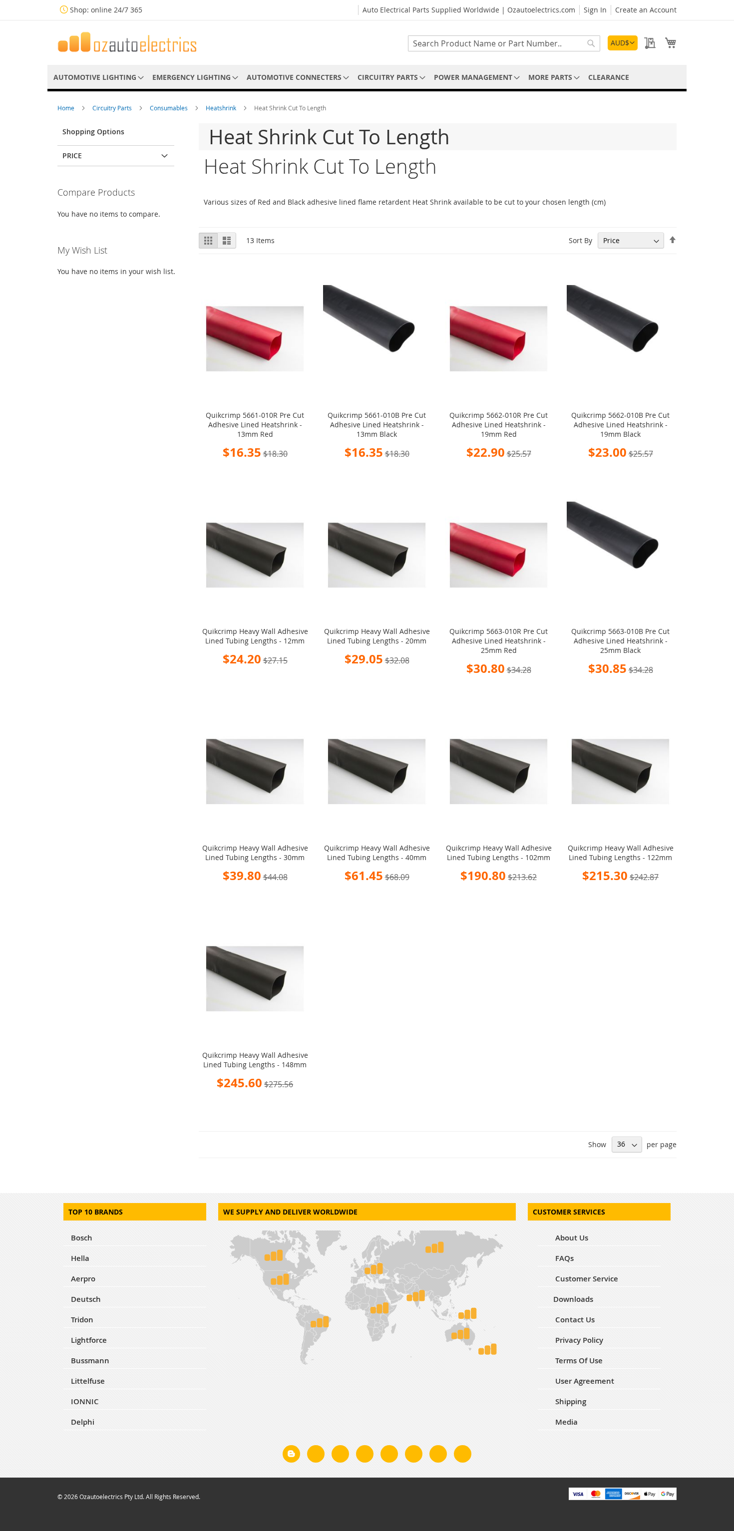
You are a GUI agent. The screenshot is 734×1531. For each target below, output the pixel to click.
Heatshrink (222, 108)
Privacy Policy (578, 1340)
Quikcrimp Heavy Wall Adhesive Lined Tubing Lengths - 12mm (255, 635)
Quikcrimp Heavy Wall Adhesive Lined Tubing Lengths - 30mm (255, 852)
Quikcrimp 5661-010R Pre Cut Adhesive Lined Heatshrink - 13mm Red (255, 424)
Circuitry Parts (112, 108)
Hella (80, 1258)
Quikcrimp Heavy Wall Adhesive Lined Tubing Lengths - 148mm (255, 1059)
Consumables (169, 108)
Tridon (82, 1319)
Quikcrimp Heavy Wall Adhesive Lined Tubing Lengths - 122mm (621, 852)
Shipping (569, 1401)
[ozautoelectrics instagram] (340, 1455)
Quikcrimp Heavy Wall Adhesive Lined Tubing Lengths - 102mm (499, 852)
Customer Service (585, 1278)
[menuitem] (96, 77)
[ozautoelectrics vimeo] (462, 1455)
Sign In (595, 9)
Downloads (573, 1299)
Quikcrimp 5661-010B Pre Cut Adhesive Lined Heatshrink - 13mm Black (377, 424)
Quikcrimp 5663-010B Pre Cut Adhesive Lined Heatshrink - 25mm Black (620, 640)
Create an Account (646, 9)
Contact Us (574, 1319)
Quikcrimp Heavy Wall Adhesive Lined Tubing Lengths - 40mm (377, 852)
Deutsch (86, 1299)
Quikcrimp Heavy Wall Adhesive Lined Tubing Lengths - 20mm (377, 635)
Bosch (81, 1237)
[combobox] (504, 43)
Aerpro (83, 1278)
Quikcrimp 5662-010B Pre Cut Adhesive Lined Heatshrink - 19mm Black (620, 424)
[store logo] (127, 41)
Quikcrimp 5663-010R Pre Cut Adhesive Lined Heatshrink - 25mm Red (498, 640)
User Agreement (583, 1381)
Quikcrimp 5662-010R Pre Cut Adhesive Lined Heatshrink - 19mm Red (498, 424)
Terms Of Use (578, 1360)
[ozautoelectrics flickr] (413, 1455)
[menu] (367, 77)
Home (66, 108)
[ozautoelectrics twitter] (364, 1455)
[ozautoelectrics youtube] (438, 1455)
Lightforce (89, 1340)
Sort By (580, 240)
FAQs (563, 1258)
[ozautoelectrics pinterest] (389, 1455)
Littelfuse (88, 1381)
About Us (570, 1237)
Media (565, 1422)
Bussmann (90, 1360)
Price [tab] (72, 155)
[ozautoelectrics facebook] (316, 1455)
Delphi (82, 1422)
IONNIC (85, 1401)
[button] (623, 42)
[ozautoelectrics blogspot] (291, 1454)
